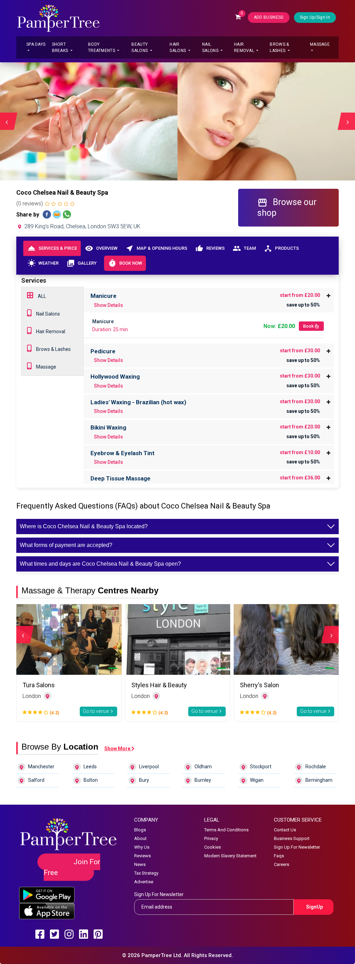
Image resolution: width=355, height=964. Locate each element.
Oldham (203, 766)
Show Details (108, 305)
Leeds (90, 766)
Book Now (125, 263)
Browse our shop (287, 207)
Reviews (210, 248)
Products (281, 248)
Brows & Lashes (279, 47)
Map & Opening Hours (156, 248)
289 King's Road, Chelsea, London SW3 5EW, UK (81, 226)
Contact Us (285, 829)
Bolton (91, 780)
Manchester (41, 766)
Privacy (211, 838)
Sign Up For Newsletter (297, 847)
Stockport (260, 766)
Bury (144, 780)
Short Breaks (60, 47)
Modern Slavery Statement (230, 855)
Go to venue (96, 711)
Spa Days (35, 44)
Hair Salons (178, 47)
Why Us (141, 847)
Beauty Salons (140, 47)
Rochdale (315, 766)
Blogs (140, 829)
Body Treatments (102, 47)
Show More (117, 748)
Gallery (82, 263)
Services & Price (52, 248)
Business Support (292, 838)
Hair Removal (244, 47)
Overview (101, 248)
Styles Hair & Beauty (159, 685)
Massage (320, 44)
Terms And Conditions (226, 829)
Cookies (212, 847)
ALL (41, 296)
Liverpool (149, 766)
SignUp (314, 907)
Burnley (202, 780)
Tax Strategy (146, 873)
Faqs (279, 855)
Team (244, 248)
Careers (281, 864)
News (140, 864)
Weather (43, 263)
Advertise (143, 881)
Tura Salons (39, 685)
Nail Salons (210, 47)
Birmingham (318, 780)
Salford (36, 780)
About (140, 838)
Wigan (256, 780)
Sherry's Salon (259, 685)
